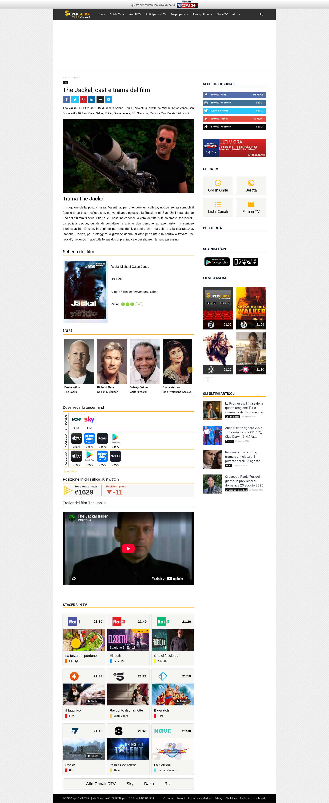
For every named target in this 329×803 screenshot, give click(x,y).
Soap (228, 465)
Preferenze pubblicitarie (253, 798)
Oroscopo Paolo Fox (236, 489)
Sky (129, 783)
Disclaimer (231, 798)
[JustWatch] (70, 471)
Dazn (149, 783)
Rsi (167, 783)
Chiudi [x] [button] (208, 233)
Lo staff (181, 798)
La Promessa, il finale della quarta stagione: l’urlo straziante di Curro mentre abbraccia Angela (244, 408)
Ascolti (229, 441)
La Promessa (233, 416)
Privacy (219, 798)
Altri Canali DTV (101, 783)
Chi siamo (168, 798)
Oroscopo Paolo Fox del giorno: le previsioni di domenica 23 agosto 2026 (244, 481)
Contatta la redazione (200, 798)
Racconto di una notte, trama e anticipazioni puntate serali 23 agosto (242, 456)
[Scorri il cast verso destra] (190, 369)
